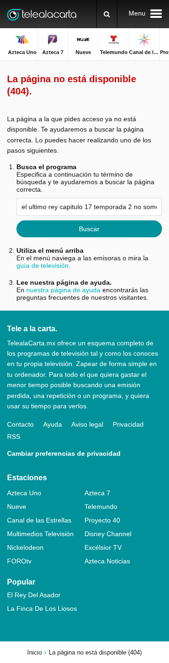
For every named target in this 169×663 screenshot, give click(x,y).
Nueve (16, 506)
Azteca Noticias (107, 561)
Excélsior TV (103, 547)
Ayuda (52, 424)
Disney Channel (107, 534)
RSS (13, 436)
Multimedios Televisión (40, 534)
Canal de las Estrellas (39, 520)
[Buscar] (106, 14)
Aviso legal (87, 424)
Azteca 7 (97, 493)
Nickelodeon (25, 547)
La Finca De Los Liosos (42, 608)
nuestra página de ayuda (63, 290)
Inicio (34, 652)
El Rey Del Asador (34, 595)
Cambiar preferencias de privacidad (64, 453)
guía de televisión (42, 265)
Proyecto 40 (102, 520)
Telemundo (100, 506)
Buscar (89, 229)
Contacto (20, 424)
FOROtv (19, 561)
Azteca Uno (24, 493)
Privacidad (128, 424)
